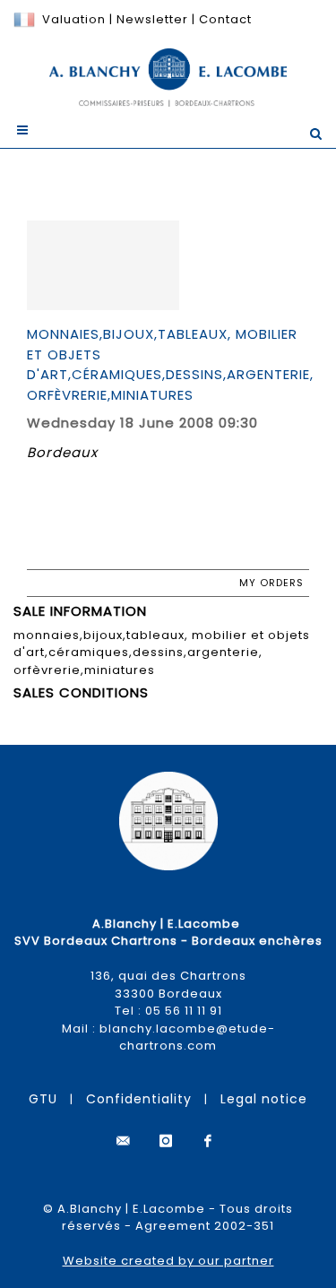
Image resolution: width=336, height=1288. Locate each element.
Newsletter (150, 19)
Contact (225, 19)
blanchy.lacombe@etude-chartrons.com (187, 1037)
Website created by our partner (168, 1260)
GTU (43, 1099)
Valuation (74, 19)
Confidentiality (139, 1099)
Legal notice (263, 1099)
